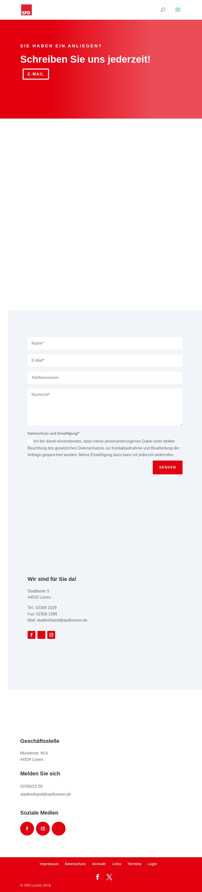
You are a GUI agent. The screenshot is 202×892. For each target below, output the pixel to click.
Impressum (49, 863)
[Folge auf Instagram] (51, 635)
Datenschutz (75, 863)
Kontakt (99, 863)
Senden (167, 467)
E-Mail (36, 74)
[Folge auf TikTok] (41, 635)
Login (152, 863)
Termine (134, 863)
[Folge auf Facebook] (31, 635)
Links (116, 863)
